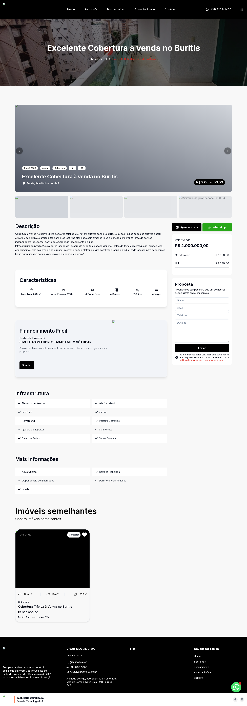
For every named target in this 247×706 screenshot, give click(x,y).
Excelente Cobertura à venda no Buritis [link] (134, 59)
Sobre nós (91, 9)
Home (71, 9)
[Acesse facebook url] (235, 699)
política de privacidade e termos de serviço (201, 360)
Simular (27, 365)
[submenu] (241, 9)
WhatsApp (219, 227)
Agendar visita (189, 227)
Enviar (202, 348)
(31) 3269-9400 (78, 662)
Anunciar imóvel (145, 9)
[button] (19, 151)
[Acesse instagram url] (242, 699)
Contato (170, 9)
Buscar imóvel (116, 9)
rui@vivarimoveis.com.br (83, 671)
